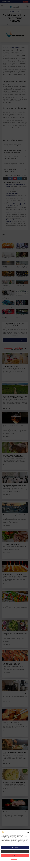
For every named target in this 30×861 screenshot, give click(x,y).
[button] (28, 832)
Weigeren (15, 851)
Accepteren (15, 847)
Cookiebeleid (14, 859)
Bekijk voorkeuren (15, 855)
